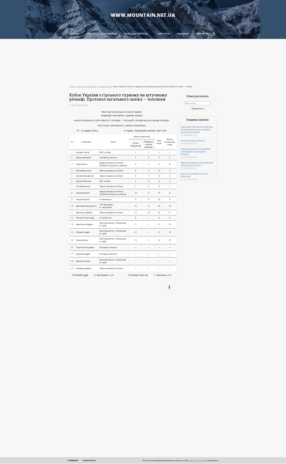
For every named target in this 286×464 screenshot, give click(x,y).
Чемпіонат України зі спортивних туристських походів (197, 163)
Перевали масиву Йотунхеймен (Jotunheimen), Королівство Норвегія (195, 151)
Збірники (183, 33)
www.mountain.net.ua (143, 15)
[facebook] (169, 287)
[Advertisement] (143, 61)
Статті (91, 33)
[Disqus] (121, 332)
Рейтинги (164, 33)
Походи (74, 33)
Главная (72, 460)
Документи (109, 33)
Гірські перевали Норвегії (193, 140)
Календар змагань (136, 33)
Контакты (89, 460)
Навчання (202, 33)
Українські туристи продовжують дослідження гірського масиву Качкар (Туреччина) (197, 129)
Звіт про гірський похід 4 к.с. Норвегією (195, 174)
